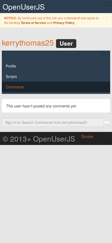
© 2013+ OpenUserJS (39, 138)
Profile (11, 66)
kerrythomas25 (28, 42)
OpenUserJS (24, 6)
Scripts (11, 76)
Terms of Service (33, 23)
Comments (15, 86)
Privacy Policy (63, 23)
